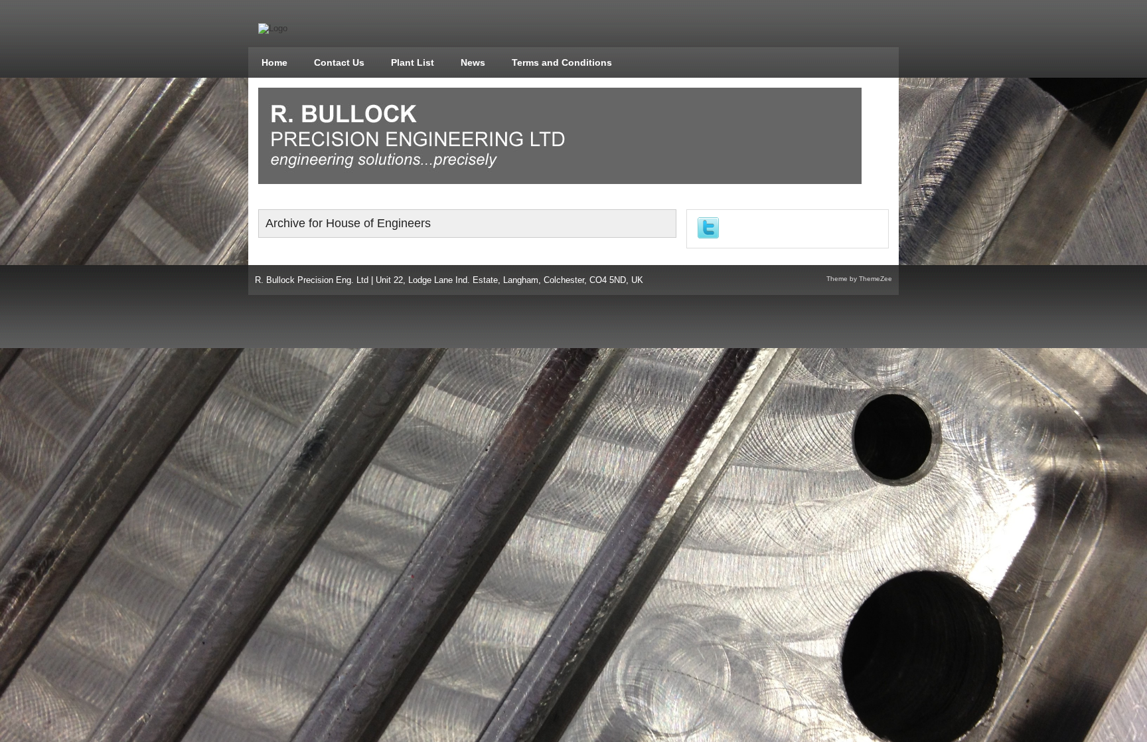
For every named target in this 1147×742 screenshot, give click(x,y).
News (473, 62)
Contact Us (339, 62)
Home (274, 62)
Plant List (412, 62)
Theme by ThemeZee (859, 278)
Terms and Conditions (562, 62)
